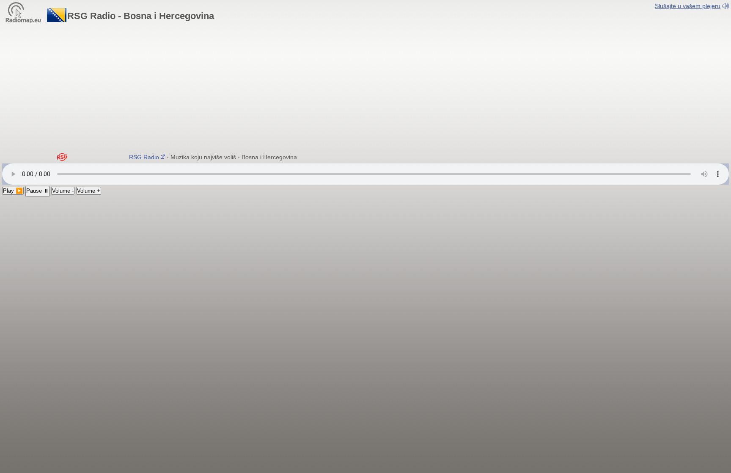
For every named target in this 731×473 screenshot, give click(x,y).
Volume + (88, 191)
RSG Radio (141, 157)
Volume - (63, 191)
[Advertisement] (365, 87)
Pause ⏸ (37, 191)
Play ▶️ (13, 191)
